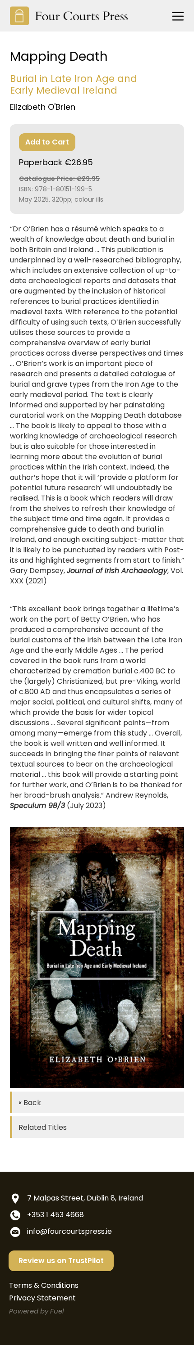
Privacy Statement (42, 1298)
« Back (29, 1102)
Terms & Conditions (44, 1285)
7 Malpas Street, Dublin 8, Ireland (85, 1198)
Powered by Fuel (36, 1311)
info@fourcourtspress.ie (69, 1231)
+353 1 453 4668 (55, 1215)
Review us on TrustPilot (61, 1260)
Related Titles (42, 1127)
